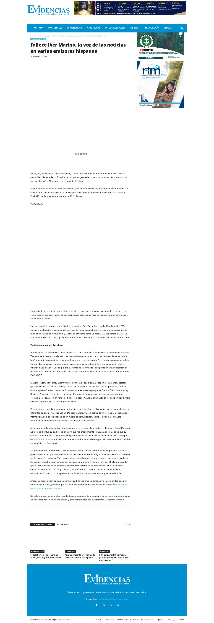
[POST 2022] (80, 162)
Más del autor (63, 524)
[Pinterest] (48, 65)
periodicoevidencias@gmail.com (113, 599)
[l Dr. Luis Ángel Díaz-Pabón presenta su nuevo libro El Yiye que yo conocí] (115, 541)
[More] (62, 65)
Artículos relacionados (42, 524)
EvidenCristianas (43, 36)
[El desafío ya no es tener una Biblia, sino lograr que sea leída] (46, 541)
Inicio (32, 36)
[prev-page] (125, 524)
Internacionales (115, 27)
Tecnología (152, 27)
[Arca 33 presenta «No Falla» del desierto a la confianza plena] (80, 541)
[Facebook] (33, 65)
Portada (38, 27)
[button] (182, 28)
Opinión (135, 27)
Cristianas (93, 27)
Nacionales (55, 27)
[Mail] (111, 605)
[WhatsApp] (55, 65)
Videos (168, 27)
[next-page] (129, 524)
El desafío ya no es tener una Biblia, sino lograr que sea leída (45, 556)
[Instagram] (103, 605)
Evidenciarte (75, 27)
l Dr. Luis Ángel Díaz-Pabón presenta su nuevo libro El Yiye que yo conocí (114, 557)
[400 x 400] (80, 256)
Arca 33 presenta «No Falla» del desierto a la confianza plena (80, 556)
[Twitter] (41, 65)
